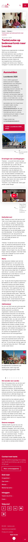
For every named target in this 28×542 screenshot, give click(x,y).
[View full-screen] (24, 352)
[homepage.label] (6, 5)
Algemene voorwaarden (9, 529)
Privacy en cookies (7, 532)
